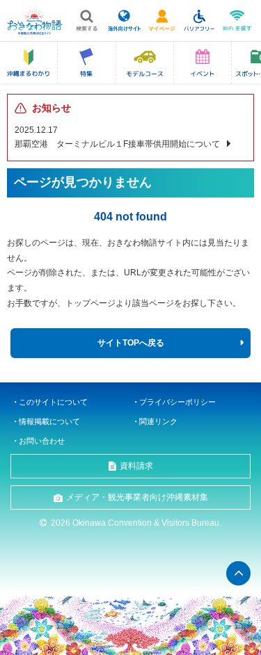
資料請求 (136, 466)
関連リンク (158, 421)
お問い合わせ (42, 441)
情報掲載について (49, 421)
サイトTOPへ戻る (130, 343)
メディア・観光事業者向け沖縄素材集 (137, 497)
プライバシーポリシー (177, 402)
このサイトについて (53, 402)
